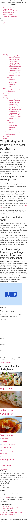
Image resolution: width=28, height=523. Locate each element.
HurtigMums (3, 23)
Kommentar (3, 319)
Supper (11, 86)
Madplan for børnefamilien (13, 90)
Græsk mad (6, 465)
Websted (2, 350)
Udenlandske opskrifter (12, 56)
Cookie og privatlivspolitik (7, 514)
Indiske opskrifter (14, 59)
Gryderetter (12, 84)
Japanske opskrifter (14, 75)
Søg (1, 18)
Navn (2, 338)
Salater (3, 441)
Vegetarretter (6, 388)
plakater (18, 183)
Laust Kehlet (3, 493)
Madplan (5, 88)
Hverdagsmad (7, 459)
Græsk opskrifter (14, 61)
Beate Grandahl (4, 497)
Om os (5, 95)
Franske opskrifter (14, 63)
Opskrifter (6, 54)
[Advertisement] (14, 39)
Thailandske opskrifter (15, 70)
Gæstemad (12, 79)
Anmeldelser (6, 93)
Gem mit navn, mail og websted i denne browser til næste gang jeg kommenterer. (13, 358)
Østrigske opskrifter (14, 72)
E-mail (2, 344)
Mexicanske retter (14, 68)
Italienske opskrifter (14, 57)
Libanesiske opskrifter (15, 74)
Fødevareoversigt (8, 9)
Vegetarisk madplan (11, 91)
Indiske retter (6, 410)
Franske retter (7, 435)
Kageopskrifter (13, 82)
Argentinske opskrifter (15, 65)
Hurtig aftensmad (14, 81)
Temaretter (9, 77)
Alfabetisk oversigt (8, 7)
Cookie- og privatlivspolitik (10, 11)
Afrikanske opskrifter (15, 66)
